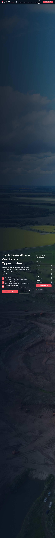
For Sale (16, 2)
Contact (35, 2)
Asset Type (38, 280)
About (25, 2)
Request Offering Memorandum (48, 2)
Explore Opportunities (9, 291)
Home (12, 2)
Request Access (44, 285)
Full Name (38, 263)
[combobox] (44, 282)
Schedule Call (24, 291)
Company (38, 276)
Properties (21, 2)
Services (30, 2)
